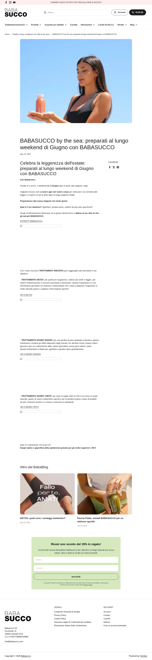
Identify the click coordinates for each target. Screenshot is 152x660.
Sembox (143, 656)
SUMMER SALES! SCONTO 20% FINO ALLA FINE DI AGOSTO (76, 2)
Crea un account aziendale (115, 626)
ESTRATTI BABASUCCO (31, 221)
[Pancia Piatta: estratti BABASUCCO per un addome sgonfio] (104, 493)
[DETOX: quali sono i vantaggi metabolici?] (47, 493)
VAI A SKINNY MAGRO (30, 354)
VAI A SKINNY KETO (29, 407)
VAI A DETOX (26, 295)
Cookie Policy (60, 619)
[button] (137, 12)
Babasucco (26, 656)
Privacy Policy (60, 615)
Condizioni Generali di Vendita (67, 612)
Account (122, 12)
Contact (107, 615)
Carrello (107, 619)
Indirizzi (107, 622)
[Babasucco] (16, 12)
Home (7, 34)
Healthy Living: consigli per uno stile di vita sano (31, 34)
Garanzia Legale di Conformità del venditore (72, 622)
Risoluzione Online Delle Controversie (70, 626)
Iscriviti (76, 576)
